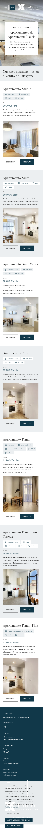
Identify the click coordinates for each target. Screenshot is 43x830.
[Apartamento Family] (20, 494)
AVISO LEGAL (7, 770)
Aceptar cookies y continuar (18, 820)
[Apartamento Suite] (20, 225)
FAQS (4, 761)
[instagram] (5, 727)
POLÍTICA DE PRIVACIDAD (10, 772)
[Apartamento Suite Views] (20, 314)
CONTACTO (6, 758)
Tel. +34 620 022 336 (9, 737)
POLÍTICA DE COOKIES (9, 775)
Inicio (14, 27)
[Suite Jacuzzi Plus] (20, 401)
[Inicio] (29, 7)
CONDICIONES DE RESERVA (11, 763)
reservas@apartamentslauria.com (13, 739)
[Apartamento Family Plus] (20, 676)
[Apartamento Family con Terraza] (20, 587)
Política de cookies (11, 807)
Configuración (13, 814)
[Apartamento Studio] (20, 139)
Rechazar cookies (14, 826)
